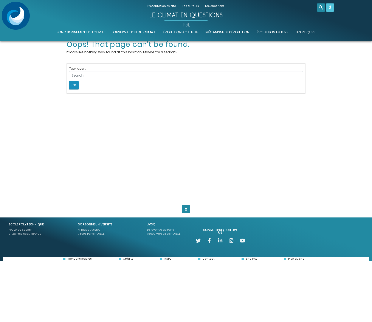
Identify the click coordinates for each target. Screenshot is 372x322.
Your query (77, 68)
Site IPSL (251, 258)
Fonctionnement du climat (81, 32)
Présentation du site (161, 6)
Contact (209, 258)
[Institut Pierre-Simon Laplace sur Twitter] (198, 241)
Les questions (215, 6)
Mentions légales (80, 258)
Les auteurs (191, 6)
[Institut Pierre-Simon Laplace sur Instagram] (231, 241)
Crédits (128, 258)
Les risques (306, 32)
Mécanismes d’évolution (228, 32)
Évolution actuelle (180, 32)
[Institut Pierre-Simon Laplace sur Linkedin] (220, 241)
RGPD (168, 258)
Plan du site (296, 258)
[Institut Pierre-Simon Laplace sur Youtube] (242, 241)
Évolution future (272, 32)
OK (73, 85)
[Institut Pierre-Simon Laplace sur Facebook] (209, 241)
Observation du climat (134, 32)
